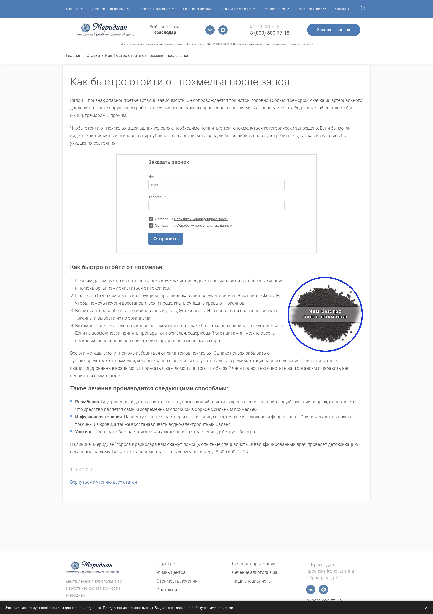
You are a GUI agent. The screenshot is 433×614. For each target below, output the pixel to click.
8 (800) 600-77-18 (269, 33)
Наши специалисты (252, 581)
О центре (72, 9)
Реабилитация (274, 9)
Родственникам (309, 9)
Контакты (341, 9)
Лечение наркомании (154, 9)
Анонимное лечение (236, 9)
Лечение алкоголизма (108, 9)
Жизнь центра (171, 572)
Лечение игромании (197, 9)
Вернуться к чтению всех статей (103, 482)
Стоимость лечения (176, 581)
